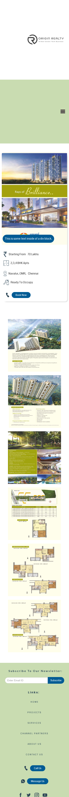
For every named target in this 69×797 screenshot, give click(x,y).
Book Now (21, 295)
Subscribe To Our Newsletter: (35, 670)
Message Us (37, 781)
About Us (35, 744)
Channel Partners (34, 733)
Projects (34, 712)
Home (35, 702)
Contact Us (34, 754)
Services (34, 723)
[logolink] (45, 40)
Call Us (37, 768)
